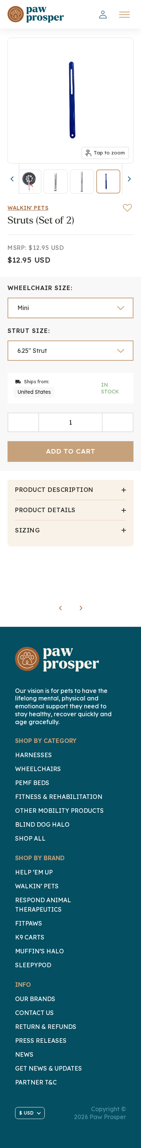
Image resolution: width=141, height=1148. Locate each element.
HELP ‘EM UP (34, 872)
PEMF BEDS (32, 783)
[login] (103, 15)
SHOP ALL (30, 838)
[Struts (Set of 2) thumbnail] (29, 181)
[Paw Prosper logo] (36, 14)
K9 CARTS (29, 937)
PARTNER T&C (36, 1082)
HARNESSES (33, 755)
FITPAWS (28, 923)
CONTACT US (34, 1012)
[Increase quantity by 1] (118, 422)
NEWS (24, 1054)
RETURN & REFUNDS (45, 1026)
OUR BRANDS (35, 999)
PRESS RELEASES (41, 1040)
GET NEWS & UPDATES (48, 1068)
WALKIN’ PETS (37, 886)
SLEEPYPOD (33, 965)
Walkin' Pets (28, 207)
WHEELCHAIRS (38, 769)
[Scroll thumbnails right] (128, 178)
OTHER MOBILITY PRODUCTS (59, 810)
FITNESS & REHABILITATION (58, 796)
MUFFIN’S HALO (39, 951)
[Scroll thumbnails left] (13, 178)
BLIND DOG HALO (42, 824)
